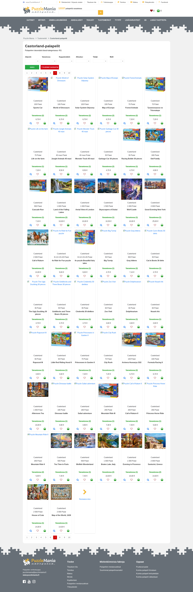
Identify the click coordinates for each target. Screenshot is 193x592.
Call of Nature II (131, 413)
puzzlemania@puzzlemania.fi (34, 572)
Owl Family (155, 159)
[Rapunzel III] (31, 378)
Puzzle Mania (28, 38)
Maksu (135, 2)
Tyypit (118, 20)
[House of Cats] (31, 531)
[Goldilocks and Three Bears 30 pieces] (54, 327)
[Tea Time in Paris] (54, 480)
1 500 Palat (108, 206)
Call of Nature (38, 261)
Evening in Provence (132, 464)
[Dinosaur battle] (54, 429)
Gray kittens (132, 261)
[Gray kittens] (125, 276)
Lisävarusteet (132, 20)
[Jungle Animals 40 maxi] (54, 174)
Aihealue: (79, 57)
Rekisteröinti (66, 2)
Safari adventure (85, 413)
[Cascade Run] (31, 225)
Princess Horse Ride (155, 413)
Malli (111, 57)
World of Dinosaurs (61, 108)
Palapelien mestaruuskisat (77, 584)
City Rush (108, 362)
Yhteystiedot (72, 587)
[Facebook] (24, 582)
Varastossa (46, 57)
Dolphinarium (131, 311)
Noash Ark (155, 311)
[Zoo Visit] (101, 327)
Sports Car (37, 108)
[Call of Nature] (31, 276)
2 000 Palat (37, 257)
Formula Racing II (155, 362)
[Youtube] (29, 582)
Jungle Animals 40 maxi (61, 159)
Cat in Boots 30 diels (155, 261)
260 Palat (155, 410)
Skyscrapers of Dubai (108, 210)
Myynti (41, 20)
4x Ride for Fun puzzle (61, 261)
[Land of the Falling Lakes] (54, 225)
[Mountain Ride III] (101, 429)
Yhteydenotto (149, 2)
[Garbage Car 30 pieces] (101, 174)
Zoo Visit (108, 311)
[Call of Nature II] (125, 429)
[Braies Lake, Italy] (101, 480)
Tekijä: (95, 57)
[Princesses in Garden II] (78, 378)
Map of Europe (108, 108)
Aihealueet (77, 20)
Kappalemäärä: (64, 57)
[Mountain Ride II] (31, 480)
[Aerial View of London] (78, 225)
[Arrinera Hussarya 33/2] (125, 378)
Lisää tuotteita (158, 20)
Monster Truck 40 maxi (84, 159)
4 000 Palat (155, 206)
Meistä (69, 577)
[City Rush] (101, 378)
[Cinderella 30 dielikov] (78, 327)
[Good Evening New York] (148, 225)
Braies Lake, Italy (108, 464)
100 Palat (38, 104)
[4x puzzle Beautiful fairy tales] (78, 276)
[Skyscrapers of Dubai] (101, 225)
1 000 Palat (61, 206)
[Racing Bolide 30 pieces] (125, 174)
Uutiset (31, 20)
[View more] (37, 91)
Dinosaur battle (61, 413)
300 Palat (38, 206)
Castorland (38, 101)
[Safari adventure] (78, 429)
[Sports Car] (31, 123)
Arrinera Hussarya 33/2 (131, 362)
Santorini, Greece (155, 464)
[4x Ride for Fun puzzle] (54, 276)
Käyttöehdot (72, 580)
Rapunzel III (38, 362)
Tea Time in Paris (61, 464)
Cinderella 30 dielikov (85, 311)
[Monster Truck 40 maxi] (78, 174)
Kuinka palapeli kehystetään (147, 573)
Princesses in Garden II (85, 362)
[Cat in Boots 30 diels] (148, 276)
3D (145, 20)
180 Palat (155, 155)
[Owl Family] (148, 174)
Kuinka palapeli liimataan (146, 570)
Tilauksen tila (91, 2)
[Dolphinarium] (125, 327)
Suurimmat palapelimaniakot (111, 570)
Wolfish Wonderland (84, 464)
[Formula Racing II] (148, 378)
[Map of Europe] (101, 123)
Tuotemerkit (104, 20)
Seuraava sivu (84, 499)
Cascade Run (38, 210)
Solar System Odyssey (84, 108)
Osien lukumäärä (58, 20)
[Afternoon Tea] (31, 429)
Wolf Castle (131, 210)
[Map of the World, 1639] (54, 531)
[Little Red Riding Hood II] (54, 378)
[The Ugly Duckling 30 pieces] (31, 327)
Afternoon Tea (38, 413)
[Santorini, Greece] (148, 480)
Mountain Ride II (38, 464)
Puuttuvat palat (142, 567)
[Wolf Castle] (125, 225)
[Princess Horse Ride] (148, 429)
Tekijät (90, 20)
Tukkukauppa (108, 2)
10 (69, 73)
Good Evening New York (155, 210)
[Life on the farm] (31, 174)
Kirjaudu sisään (77, 2)
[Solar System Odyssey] (78, 123)
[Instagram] (33, 582)
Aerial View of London (85, 210)
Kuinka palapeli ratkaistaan (147, 577)
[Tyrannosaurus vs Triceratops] (148, 123)
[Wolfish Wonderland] (78, 480)
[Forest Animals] (125, 123)
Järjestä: (28, 57)
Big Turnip (108, 261)
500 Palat (61, 461)
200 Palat (108, 410)
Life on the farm (37, 159)
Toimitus (123, 2)
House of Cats (38, 515)
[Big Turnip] (101, 276)
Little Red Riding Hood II (61, 362)
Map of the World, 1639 (61, 515)
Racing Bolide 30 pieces (132, 159)
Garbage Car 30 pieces (108, 159)
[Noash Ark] (148, 327)
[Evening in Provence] (125, 480)
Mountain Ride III (108, 413)
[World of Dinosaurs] (54, 123)
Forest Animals (131, 108)
